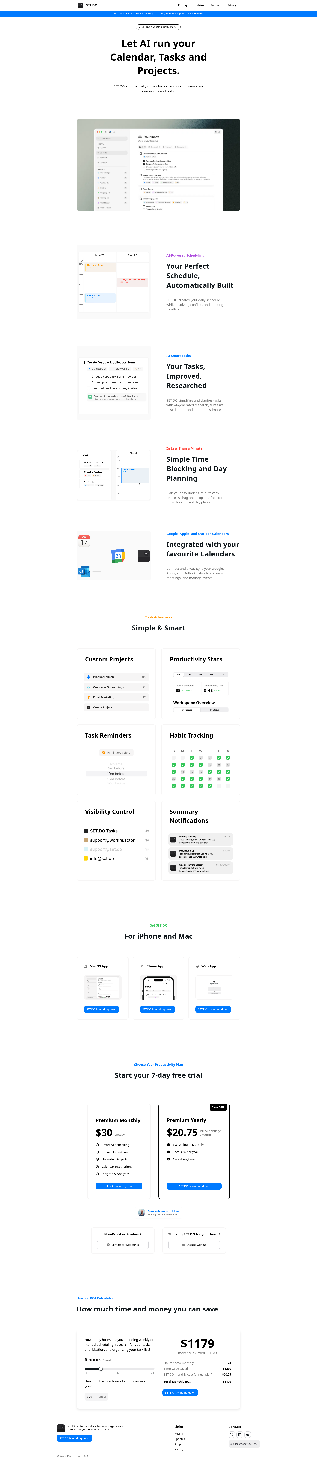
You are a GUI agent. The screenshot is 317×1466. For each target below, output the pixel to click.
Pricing (182, 5)
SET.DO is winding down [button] (101, 1009)
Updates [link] (179, 1439)
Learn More (196, 13)
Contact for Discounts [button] (125, 1245)
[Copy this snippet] (255, 1444)
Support (216, 5)
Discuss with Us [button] (196, 1245)
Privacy (232, 5)
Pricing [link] (178, 1433)
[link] (158, 27)
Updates (199, 5)
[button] (232, 1434)
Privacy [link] (178, 1449)
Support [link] (179, 1444)
